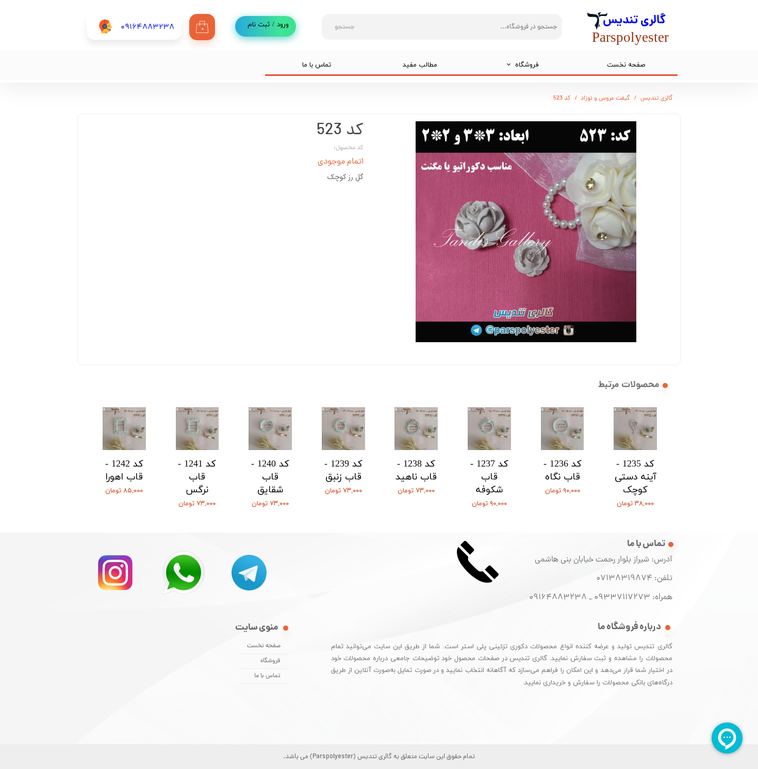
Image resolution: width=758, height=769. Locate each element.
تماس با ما (316, 65)
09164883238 (558, 597)
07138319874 (622, 578)
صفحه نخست (626, 65)
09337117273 (622, 597)
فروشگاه (527, 65)
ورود (283, 24)
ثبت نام (259, 24)
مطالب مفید (420, 65)
